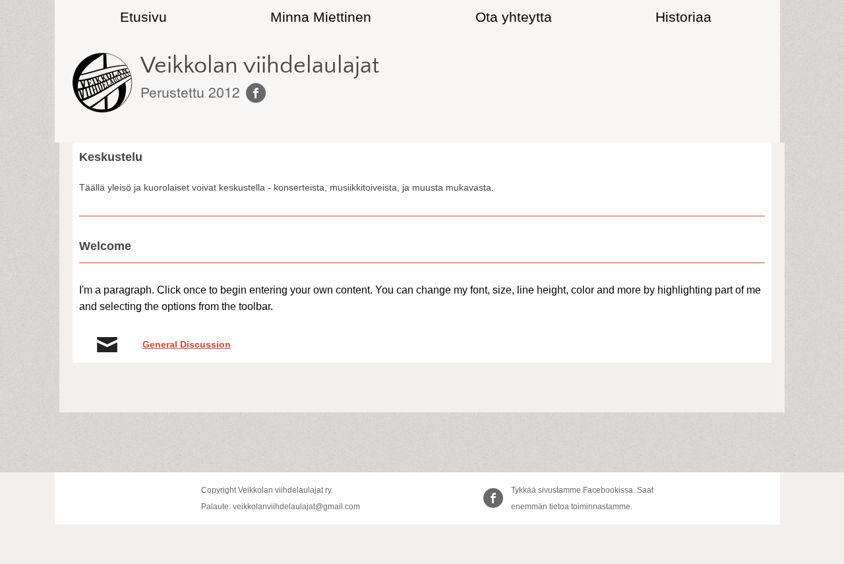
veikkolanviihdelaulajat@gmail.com (296, 506)
